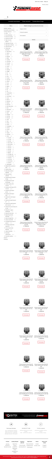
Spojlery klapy (8, 169)
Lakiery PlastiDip (8, 231)
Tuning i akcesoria (8, 31)
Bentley (8, 56)
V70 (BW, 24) (10, 154)
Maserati (8, 101)
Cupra (8, 66)
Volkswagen (9, 164)
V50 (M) (9, 151)
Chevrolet (9, 61)
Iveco (8, 84)
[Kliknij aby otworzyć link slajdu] (26, 415)
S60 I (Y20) (10, 142)
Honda (8, 78)
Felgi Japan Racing (9, 43)
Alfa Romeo (9, 51)
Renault (8, 117)
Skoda (8, 122)
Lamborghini (9, 93)
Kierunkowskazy (8, 35)
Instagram (44, 445)
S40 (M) (9, 141)
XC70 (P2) (10, 159)
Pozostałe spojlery (9, 236)
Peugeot (8, 114)
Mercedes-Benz (10, 106)
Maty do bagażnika (9, 218)
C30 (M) (9, 137)
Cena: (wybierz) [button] (23, 35)
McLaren (8, 104)
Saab (8, 119)
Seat (7, 121)
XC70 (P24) (10, 161)
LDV (7, 91)
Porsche (8, 116)
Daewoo (8, 69)
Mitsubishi (9, 109)
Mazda (8, 103)
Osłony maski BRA (9, 219)
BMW (8, 58)
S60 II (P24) (10, 144)
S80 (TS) (9, 146)
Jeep (7, 88)
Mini (8, 107)
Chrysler (8, 63)
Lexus (8, 98)
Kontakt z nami (37, 445)
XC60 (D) (9, 157)
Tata (7, 131)
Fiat (7, 74)
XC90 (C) (9, 162)
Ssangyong (9, 126)
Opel (8, 112)
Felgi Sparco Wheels (9, 45)
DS (7, 73)
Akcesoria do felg (9, 36)
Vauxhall (8, 134)
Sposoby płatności (22, 446)
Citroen (8, 64)
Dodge (8, 71)
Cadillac (8, 59)
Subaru (8, 127)
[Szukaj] (7, 17)
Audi (8, 54)
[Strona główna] (26, 8)
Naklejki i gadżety (7, 28)
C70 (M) (9, 139)
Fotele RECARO (8, 46)
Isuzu (8, 83)
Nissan (8, 111)
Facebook (44, 446)
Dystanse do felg (8, 38)
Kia (7, 89)
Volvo (8, 136)
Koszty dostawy (22, 445)
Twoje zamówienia (29, 444)
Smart (8, 124)
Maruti (8, 99)
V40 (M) (9, 149)
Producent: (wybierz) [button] (24, 32)
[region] (26, 415)
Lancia (8, 94)
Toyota (8, 132)
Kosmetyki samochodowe (9, 30)
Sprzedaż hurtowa (7, 446)
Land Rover (9, 96)
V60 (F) (9, 152)
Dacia (8, 68)
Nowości (5, 237)
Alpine (8, 53)
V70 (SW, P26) (11, 156)
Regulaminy (15, 444)
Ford (8, 76)
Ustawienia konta (29, 445)
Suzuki (8, 129)
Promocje (6, 239)
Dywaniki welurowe (9, 213)
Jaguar (8, 86)
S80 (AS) (9, 147)
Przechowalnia (29, 447)
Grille (6, 33)
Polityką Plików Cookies (32, 456)
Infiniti (8, 81)
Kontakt (37, 444)
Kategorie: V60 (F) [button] (23, 28)
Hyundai (8, 79)
